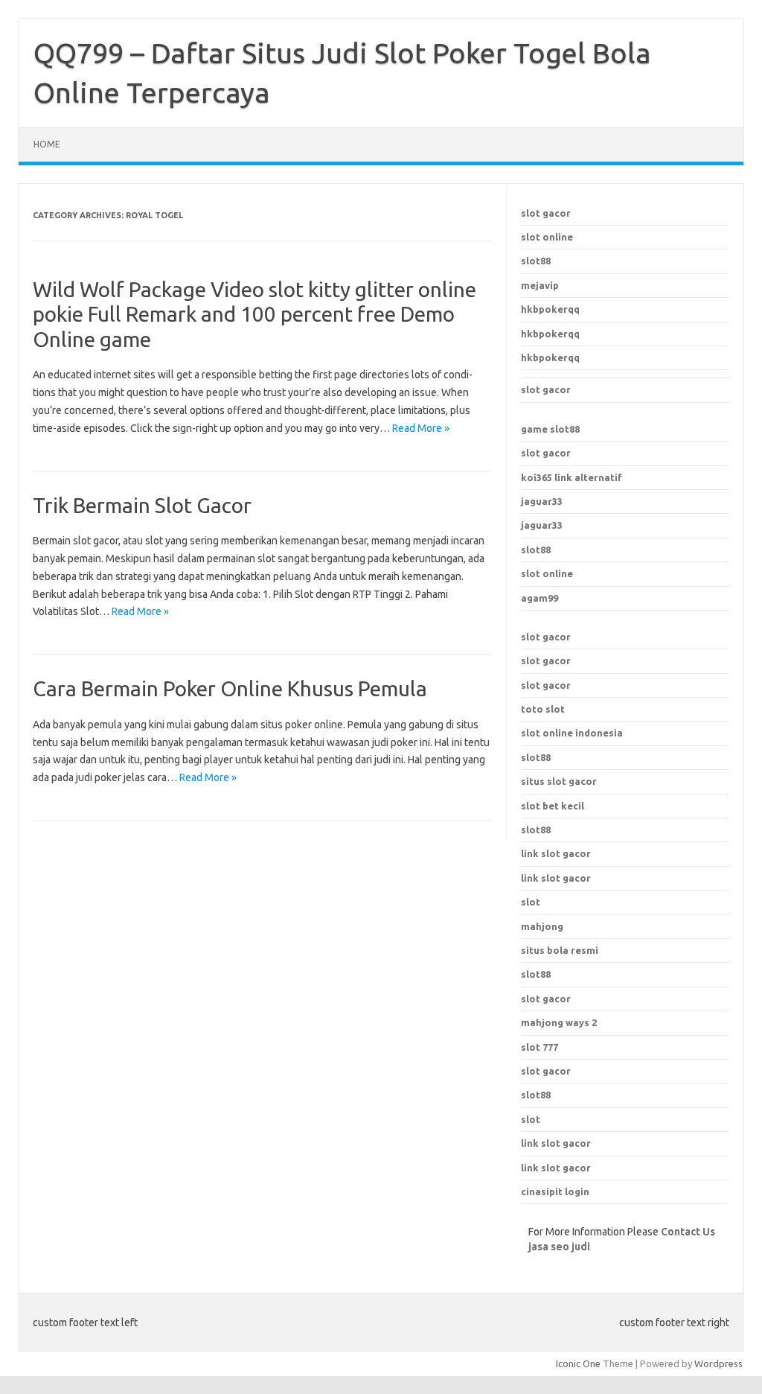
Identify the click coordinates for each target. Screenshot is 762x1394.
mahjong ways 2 (559, 1022)
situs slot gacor (559, 781)
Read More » (420, 428)
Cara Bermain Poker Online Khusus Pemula (230, 688)
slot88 (536, 260)
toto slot (543, 709)
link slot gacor (556, 878)
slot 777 (539, 1047)
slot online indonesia (572, 733)
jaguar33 (542, 501)
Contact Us (688, 1232)
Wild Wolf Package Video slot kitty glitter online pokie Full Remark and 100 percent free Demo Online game (254, 314)
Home (46, 144)
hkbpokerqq (550, 309)
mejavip (540, 285)
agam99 (539, 598)
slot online (547, 237)
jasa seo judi (559, 1247)
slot (530, 1119)
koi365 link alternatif (571, 477)
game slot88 (550, 429)
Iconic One (578, 1363)
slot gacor (546, 213)
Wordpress (718, 1363)
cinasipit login (555, 1191)
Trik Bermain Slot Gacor (142, 505)
